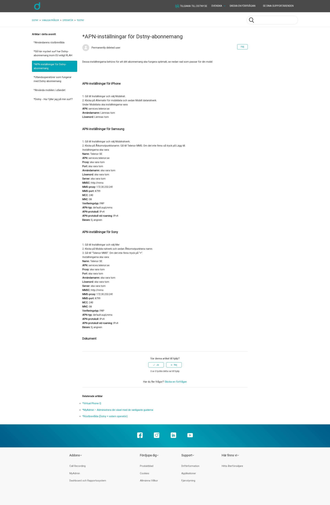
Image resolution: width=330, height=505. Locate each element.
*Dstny (80, 20)
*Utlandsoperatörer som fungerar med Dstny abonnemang (53, 79)
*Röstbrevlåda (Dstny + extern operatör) (105, 416)
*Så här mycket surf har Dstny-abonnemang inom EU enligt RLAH (53, 53)
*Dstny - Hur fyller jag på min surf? (53, 99)
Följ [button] (242, 47)
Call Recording (77, 466)
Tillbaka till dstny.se (193, 5)
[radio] (156, 364)
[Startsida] (37, 9)
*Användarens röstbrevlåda (49, 42)
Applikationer (188, 473)
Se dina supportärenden (278, 5)
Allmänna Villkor (149, 480)
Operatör (68, 20)
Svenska (217, 5)
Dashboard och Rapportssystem (87, 480)
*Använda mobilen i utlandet (49, 90)
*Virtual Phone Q (91, 403)
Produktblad (146, 466)
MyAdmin (74, 473)
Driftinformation (190, 466)
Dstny (35, 20)
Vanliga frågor (50, 20)
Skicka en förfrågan (242, 5)
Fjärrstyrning (188, 480)
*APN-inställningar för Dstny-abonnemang (50, 66)
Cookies (144, 473)
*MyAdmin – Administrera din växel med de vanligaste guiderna (117, 409)
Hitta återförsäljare (232, 466)
